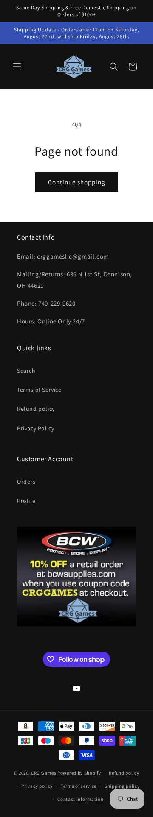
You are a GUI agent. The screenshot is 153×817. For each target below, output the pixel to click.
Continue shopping (76, 182)
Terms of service (78, 786)
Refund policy (36, 409)
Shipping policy (122, 786)
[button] (17, 66)
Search (26, 370)
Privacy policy (37, 786)
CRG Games (43, 773)
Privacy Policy (35, 428)
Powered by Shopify (79, 773)
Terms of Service (39, 389)
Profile (26, 501)
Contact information (80, 799)
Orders (26, 481)
